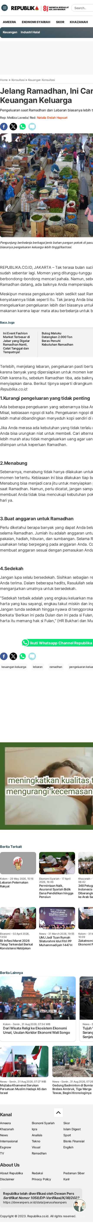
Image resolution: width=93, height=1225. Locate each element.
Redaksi (37, 1173)
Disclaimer (7, 1179)
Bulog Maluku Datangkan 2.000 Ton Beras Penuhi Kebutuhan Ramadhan (57, 338)
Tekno (36, 1141)
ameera (9, 22)
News (4, 1135)
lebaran (38, 667)
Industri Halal (30, 32)
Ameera (5, 1123)
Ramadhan (39, 1153)
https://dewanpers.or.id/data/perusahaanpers (35, 1202)
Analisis (37, 1135)
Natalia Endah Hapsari (52, 117)
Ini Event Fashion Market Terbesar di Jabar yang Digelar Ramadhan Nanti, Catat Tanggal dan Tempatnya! (16, 342)
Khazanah (7, 1129)
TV (2, 1153)
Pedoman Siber (73, 1173)
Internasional (9, 1141)
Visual (36, 1147)
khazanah (79, 22)
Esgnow (5, 1147)
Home (4, 80)
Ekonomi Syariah (36, 22)
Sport (67, 1135)
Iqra (34, 1129)
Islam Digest (71, 1129)
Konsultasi (18, 80)
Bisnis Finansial (73, 1141)
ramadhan (56, 667)
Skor (66, 1123)
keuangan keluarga (14, 667)
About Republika (11, 1173)
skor (60, 22)
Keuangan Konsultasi (41, 80)
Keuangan (10, 32)
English (68, 1147)
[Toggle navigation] (4, 7)
